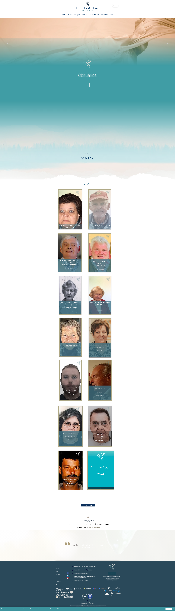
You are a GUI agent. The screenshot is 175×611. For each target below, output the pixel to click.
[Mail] (72, 573)
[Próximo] (167, 43)
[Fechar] (173, 609)
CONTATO (58, 574)
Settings (162, 608)
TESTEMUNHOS (58, 578)
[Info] (72, 566)
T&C (56, 584)
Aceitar (169, 608)
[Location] (72, 577)
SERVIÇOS (58, 571)
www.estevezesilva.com (71, 524)
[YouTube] (67, 578)
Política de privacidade (62, 608)
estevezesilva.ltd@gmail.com (86, 524)
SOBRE (57, 568)
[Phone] (72, 570)
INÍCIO (57, 564)
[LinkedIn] (67, 576)
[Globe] (72, 581)
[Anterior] (7, 43)
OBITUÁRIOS (58, 581)
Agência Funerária (87, 10)
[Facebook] (67, 573)
